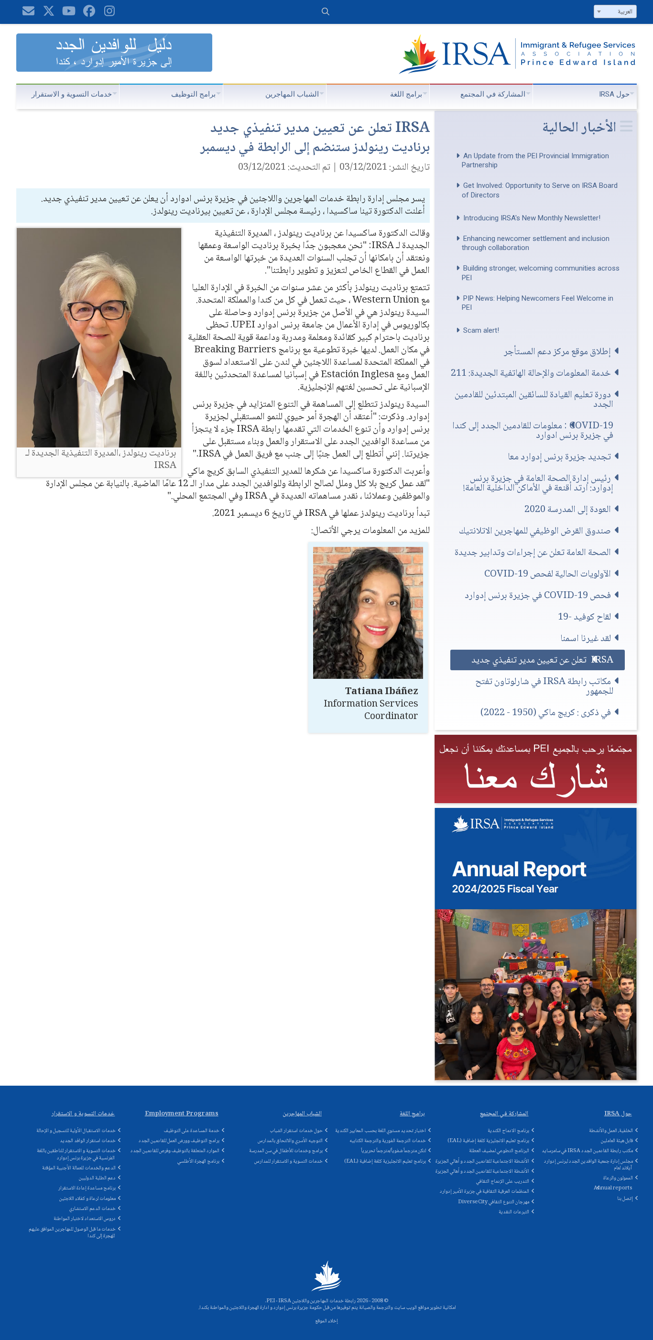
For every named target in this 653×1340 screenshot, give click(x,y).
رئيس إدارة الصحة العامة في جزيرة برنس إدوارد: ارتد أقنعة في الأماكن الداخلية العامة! (538, 483)
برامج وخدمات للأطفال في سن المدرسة (286, 1150)
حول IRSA (614, 94)
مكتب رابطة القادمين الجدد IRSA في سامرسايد (587, 1150)
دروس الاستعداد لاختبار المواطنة (85, 1218)
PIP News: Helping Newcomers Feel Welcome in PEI (537, 303)
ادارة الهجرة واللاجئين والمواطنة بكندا (234, 1307)
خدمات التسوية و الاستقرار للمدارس (288, 1161)
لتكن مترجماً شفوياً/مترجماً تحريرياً (393, 1150)
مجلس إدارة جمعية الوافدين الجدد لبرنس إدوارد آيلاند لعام (588, 1165)
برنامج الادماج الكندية (508, 1130)
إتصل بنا (625, 1198)
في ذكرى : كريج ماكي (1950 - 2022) (545, 712)
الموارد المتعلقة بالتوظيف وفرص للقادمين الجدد (175, 1150)
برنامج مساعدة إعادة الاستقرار (87, 1188)
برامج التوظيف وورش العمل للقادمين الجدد (179, 1140)
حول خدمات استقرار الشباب (296, 1130)
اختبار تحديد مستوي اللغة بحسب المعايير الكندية (380, 1130)
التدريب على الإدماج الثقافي (502, 1181)
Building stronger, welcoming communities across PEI (541, 273)
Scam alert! (481, 330)
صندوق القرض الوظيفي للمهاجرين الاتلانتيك (535, 530)
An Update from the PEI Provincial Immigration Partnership (535, 161)
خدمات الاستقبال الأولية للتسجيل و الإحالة (76, 1130)
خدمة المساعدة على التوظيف (191, 1130)
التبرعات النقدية (514, 1212)
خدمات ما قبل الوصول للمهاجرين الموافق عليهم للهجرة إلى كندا (72, 1233)
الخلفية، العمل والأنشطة (611, 1130)
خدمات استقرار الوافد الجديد (88, 1140)
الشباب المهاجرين (292, 94)
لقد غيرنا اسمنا (585, 638)
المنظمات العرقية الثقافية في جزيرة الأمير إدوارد (484, 1191)
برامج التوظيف (193, 94)
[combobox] (615, 11)
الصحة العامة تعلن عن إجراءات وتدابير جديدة (533, 552)
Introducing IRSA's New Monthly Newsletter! (531, 218)
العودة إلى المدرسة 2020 (567, 509)
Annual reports (613, 1188)
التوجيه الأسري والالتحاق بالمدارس (290, 1140)
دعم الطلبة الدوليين (97, 1178)
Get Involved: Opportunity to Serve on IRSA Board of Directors (540, 190)
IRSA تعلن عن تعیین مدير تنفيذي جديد (542, 659)
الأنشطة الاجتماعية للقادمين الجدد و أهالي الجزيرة (482, 1161)
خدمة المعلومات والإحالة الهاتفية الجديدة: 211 (531, 373)
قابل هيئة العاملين (617, 1140)
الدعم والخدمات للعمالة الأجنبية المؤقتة (79, 1168)
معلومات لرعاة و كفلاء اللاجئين (87, 1198)
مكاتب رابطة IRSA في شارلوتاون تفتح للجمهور (544, 686)
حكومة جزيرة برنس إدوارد (297, 1307)
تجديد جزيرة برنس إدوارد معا (559, 456)
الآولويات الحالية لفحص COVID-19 (547, 573)
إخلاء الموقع (326, 1321)
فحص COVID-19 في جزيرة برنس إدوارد (538, 595)
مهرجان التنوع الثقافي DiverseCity (493, 1202)
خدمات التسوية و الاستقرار (72, 94)
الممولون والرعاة (618, 1178)
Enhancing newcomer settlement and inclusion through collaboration (535, 243)
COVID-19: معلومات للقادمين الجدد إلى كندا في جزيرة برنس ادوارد (532, 430)
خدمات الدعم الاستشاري (92, 1208)
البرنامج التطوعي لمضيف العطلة (499, 1150)
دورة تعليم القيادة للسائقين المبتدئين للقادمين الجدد (534, 399)
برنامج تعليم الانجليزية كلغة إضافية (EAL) (385, 1161)
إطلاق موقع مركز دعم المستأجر (557, 351)
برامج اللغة (406, 94)
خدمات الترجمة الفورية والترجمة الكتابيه (387, 1140)
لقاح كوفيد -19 (584, 616)
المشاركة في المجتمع (492, 94)
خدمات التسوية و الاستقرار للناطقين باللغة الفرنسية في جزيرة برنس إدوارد (76, 1154)
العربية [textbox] (625, 12)
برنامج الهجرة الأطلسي (198, 1161)
